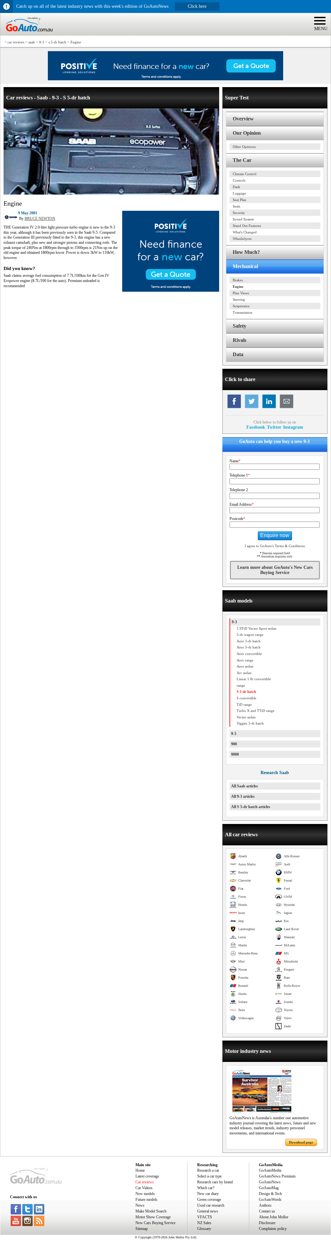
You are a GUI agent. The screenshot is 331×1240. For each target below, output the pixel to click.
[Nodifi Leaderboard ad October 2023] (165, 79)
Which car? (205, 1188)
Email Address (242, 504)
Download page (301, 1142)
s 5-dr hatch (57, 42)
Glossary (204, 1228)
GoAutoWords (270, 1199)
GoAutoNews (270, 1182)
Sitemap (141, 1228)
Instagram (293, 427)
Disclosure (267, 1223)
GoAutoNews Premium (277, 1176)
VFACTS (204, 1217)
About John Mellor (273, 1217)
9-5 (233, 733)
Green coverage (209, 1199)
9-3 (41, 42)
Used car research (210, 1205)
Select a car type (209, 1176)
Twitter (274, 427)
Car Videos (144, 1188)
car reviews (15, 42)
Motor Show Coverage (153, 1217)
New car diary (208, 1193)
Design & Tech (270, 1193)
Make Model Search (150, 1211)
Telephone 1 (240, 475)
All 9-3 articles (243, 796)
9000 (235, 754)
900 (234, 744)
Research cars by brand (215, 1182)
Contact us (267, 1211)
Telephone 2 (239, 490)
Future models (146, 1199)
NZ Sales (204, 1223)
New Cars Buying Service (155, 1223)
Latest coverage (147, 1176)
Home (140, 1170)
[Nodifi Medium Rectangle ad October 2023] (170, 290)
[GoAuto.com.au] (26, 34)
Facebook (255, 427)
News (139, 1205)
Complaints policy (273, 1228)
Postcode (237, 518)
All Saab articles (244, 786)
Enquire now (274, 535)
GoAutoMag (269, 1188)
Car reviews (144, 1182)
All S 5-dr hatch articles (250, 807)
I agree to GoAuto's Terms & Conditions (275, 546)
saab (31, 42)
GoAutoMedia (270, 1170)
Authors (265, 1205)
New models (145, 1193)
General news (207, 1211)
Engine (75, 42)
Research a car (208, 1170)
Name (235, 461)
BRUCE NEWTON (40, 218)
